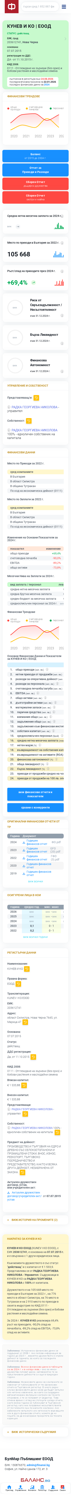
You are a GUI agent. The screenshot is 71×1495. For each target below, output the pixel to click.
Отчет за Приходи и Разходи (35, 170)
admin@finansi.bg (38, 1465)
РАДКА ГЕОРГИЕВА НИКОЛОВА (34, 407)
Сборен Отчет (36, 183)
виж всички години (35, 936)
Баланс (35, 156)
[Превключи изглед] (65, 38)
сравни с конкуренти (35, 807)
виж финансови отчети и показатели (35, 794)
